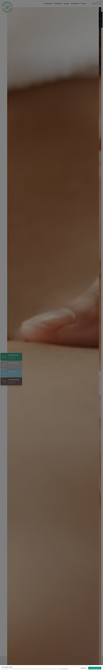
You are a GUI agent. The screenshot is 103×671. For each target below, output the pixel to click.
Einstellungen (83, 668)
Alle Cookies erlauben (94, 668)
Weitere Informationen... (65, 668)
